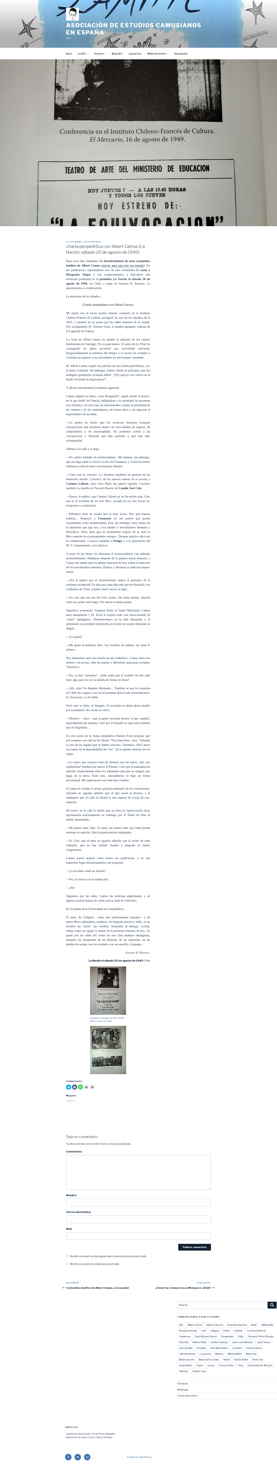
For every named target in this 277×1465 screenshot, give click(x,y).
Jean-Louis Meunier (242, 1342)
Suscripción (181, 53)
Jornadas (201, 1348)
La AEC (82, 53)
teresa (211, 1365)
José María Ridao (219, 1348)
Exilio (240, 1336)
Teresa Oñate (226, 1365)
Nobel (226, 1359)
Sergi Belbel (185, 1365)
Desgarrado (227, 1336)
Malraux (219, 1353)
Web (69, 1228)
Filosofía (183, 1342)
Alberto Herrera (214, 1324)
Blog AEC (117, 53)
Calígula (214, 1330)
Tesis (240, 1365)
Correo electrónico (78, 1212)
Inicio (69, 53)
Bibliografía (267, 1324)
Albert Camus (195, 1324)
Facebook (182, 1383)
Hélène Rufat (199, 1342)
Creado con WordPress (139, 1457)
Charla (226, 1330)
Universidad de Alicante (260, 1365)
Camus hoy (135, 53)
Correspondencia (256, 1330)
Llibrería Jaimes (187, 1353)
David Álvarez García (206, 1336)
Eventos (99, 53)
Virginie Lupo (199, 1371)
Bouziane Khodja (188, 1330)
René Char (257, 1359)
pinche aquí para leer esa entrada (123, 265)
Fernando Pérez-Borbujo (261, 1336)
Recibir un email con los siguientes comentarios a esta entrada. (108, 1256)
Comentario (74, 1151)
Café (203, 1330)
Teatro (199, 1365)
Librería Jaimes (254, 1348)
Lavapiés (237, 1348)
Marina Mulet (235, 1353)
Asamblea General (237, 1324)
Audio (254, 1324)
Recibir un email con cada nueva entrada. (94, 1264)
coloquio (238, 1330)
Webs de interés (156, 53)
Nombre (71, 1195)
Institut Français (219, 1342)
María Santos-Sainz (209, 1359)
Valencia (183, 1371)
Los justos (205, 1353)
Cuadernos (185, 1336)
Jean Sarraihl (185, 1348)
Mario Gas (251, 1353)
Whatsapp (182, 1389)
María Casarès (186, 1359)
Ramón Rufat (241, 1359)
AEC (98, 242)
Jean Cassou (264, 1342)
